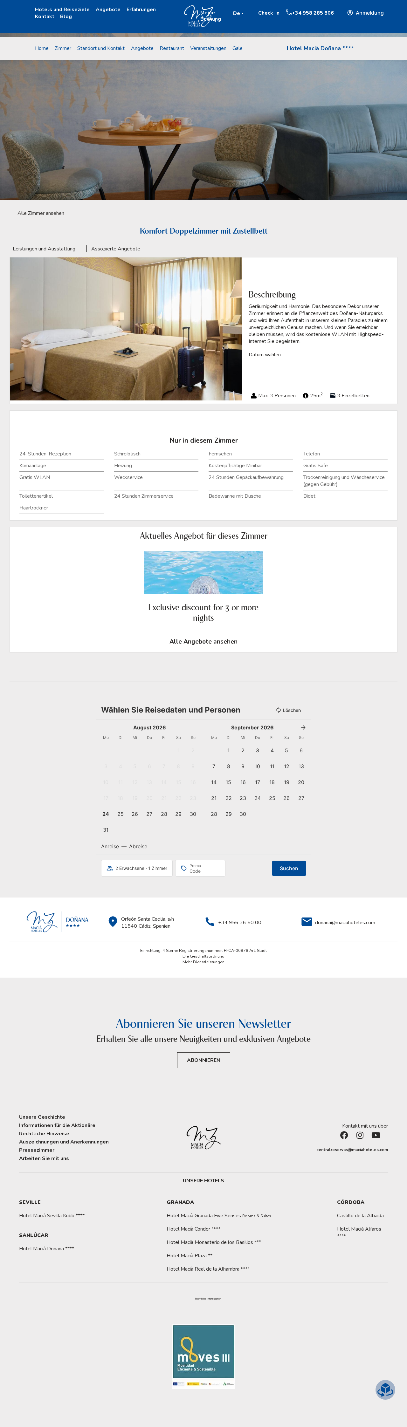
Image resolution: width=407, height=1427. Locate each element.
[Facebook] (348, 1139)
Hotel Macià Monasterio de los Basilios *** (214, 1242)
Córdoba (350, 1202)
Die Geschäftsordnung (203, 956)
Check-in (268, 13)
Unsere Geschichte (42, 1117)
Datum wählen (265, 354)
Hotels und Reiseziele (62, 9)
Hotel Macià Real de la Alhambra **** (208, 1269)
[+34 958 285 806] (289, 12)
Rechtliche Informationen (208, 1299)
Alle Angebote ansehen (203, 642)
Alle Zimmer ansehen (40, 213)
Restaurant (172, 48)
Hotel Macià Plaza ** (189, 1255)
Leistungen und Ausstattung (44, 248)
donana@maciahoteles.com (345, 922)
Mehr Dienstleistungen (203, 962)
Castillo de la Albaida (360, 1215)
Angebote (108, 9)
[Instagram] (364, 1139)
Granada (180, 1202)
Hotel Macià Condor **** (193, 1229)
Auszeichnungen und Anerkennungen (64, 1141)
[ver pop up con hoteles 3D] (385, 1390)
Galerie (240, 48)
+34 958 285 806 (313, 13)
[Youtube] (380, 1139)
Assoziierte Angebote (115, 248)
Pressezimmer (36, 1150)
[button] (239, 13)
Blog (66, 16)
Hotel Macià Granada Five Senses (219, 1215)
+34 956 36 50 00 (239, 922)
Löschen (292, 710)
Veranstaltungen (208, 48)
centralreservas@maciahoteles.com (352, 1150)
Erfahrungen (141, 9)
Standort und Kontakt (101, 48)
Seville (30, 1202)
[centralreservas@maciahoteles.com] (313, 1150)
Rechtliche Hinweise (44, 1133)
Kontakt (44, 16)
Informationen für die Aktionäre (57, 1125)
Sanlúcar (33, 1235)
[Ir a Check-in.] (255, 13)
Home (42, 48)
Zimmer (63, 48)
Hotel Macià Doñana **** (320, 48)
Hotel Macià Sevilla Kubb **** (52, 1215)
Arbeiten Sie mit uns (44, 1158)
